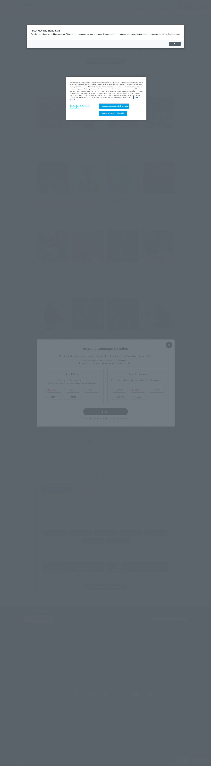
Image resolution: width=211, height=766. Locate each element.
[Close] (143, 79)
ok (175, 44)
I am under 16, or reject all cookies (114, 106)
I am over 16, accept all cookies (113, 113)
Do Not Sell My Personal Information (79, 107)
